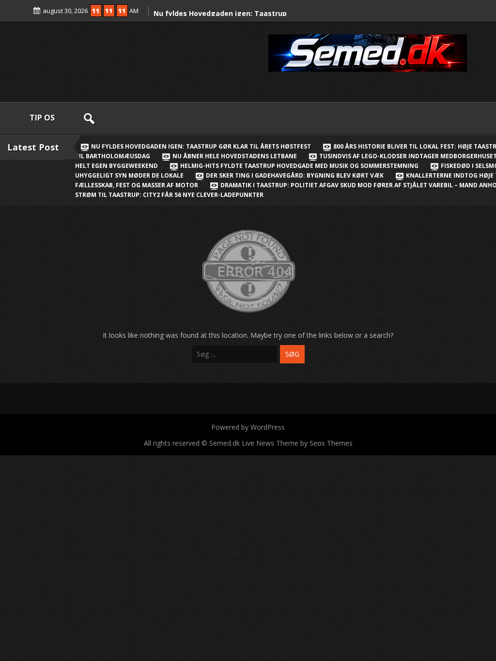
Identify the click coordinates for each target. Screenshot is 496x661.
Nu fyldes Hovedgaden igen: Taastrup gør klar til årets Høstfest (201, 146)
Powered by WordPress (248, 427)
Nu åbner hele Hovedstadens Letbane (234, 156)
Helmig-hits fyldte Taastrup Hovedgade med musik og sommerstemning (299, 166)
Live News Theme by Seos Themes (297, 443)
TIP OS (42, 117)
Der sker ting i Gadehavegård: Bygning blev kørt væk (294, 175)
